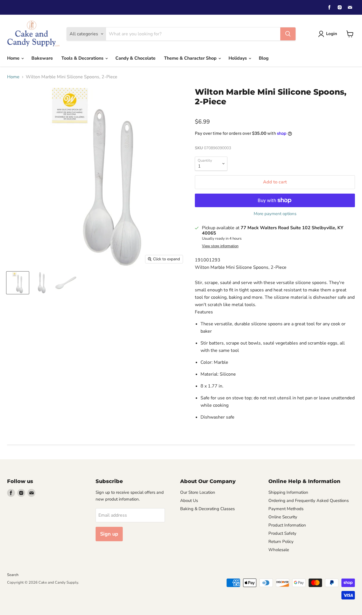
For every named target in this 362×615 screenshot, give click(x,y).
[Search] (288, 33)
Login (331, 33)
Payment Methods (285, 509)
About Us (189, 500)
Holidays (238, 58)
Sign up (109, 533)
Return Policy (281, 541)
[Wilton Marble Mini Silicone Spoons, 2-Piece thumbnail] (18, 283)
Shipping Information (288, 492)
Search (12, 574)
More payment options (275, 213)
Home (14, 58)
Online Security (282, 517)
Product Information (287, 525)
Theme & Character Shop (191, 58)
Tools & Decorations (83, 58)
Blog (264, 58)
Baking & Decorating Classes (207, 509)
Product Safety (282, 533)
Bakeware (42, 58)
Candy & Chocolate (135, 58)
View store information (220, 246)
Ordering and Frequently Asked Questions (308, 500)
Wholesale (278, 550)
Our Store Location (197, 492)
